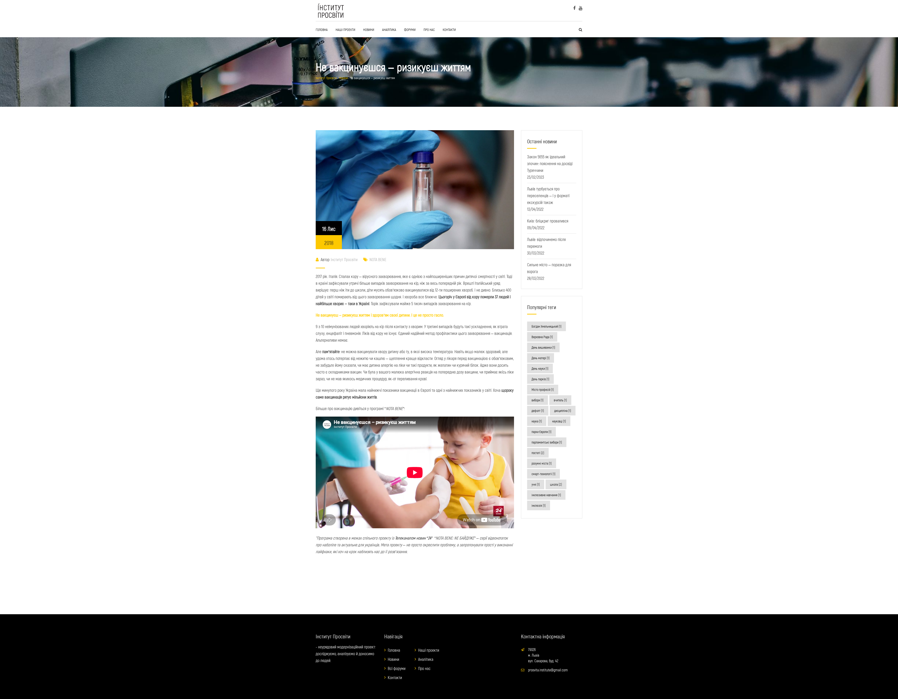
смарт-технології (543, 474)
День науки (540, 368)
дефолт (538, 411)
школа (556, 484)
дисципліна (562, 411)
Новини (368, 29)
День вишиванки (543, 347)
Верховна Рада (542, 337)
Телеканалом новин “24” (414, 537)
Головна (322, 29)
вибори (537, 400)
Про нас (429, 29)
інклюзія (539, 505)
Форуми (410, 29)
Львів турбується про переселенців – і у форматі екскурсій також (548, 195)
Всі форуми (397, 668)
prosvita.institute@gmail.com (548, 670)
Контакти (449, 29)
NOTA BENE (377, 259)
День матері (541, 358)
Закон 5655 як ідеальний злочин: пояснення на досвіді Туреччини (549, 163)
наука (537, 421)
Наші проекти (345, 29)
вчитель (560, 400)
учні (536, 484)
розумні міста (542, 463)
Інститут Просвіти (344, 259)
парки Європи (541, 432)
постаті (538, 453)
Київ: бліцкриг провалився (547, 220)
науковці (559, 421)
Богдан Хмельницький (546, 326)
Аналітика (389, 29)
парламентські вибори (547, 442)
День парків (540, 379)
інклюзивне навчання (546, 495)
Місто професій (543, 390)
